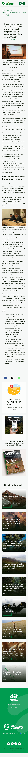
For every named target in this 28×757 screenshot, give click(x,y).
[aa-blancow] (14, 724)
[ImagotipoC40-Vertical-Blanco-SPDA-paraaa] (14, 694)
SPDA (12, 748)
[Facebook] (5, 377)
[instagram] (15, 743)
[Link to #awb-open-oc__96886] (20, 3)
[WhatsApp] (19, 377)
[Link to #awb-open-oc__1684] (23, 3)
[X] (12, 377)
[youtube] (19, 743)
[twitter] (12, 743)
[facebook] (8, 743)
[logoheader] (7, 2)
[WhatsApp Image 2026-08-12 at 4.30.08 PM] (14, 449)
